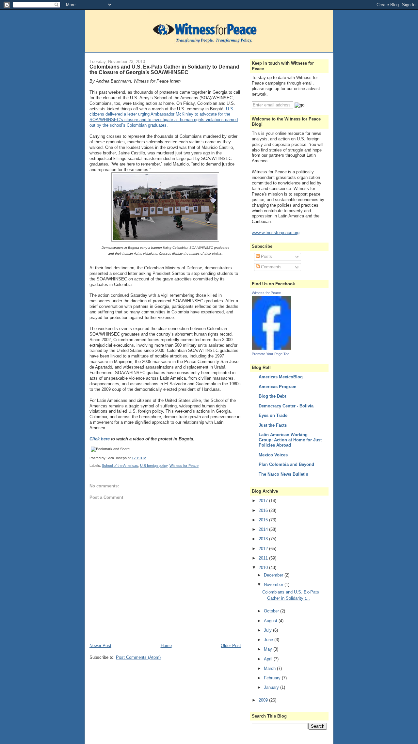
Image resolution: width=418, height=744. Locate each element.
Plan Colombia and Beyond (286, 464)
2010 (264, 567)
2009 (264, 700)
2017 (264, 500)
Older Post (231, 645)
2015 (264, 519)
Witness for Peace (184, 465)
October (272, 611)
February (273, 677)
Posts (266, 256)
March (270, 668)
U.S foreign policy (154, 465)
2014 (264, 529)
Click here (99, 438)
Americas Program (278, 386)
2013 (264, 538)
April (269, 659)
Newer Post (100, 645)
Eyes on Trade (273, 415)
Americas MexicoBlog (281, 376)
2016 (264, 510)
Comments (270, 266)
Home (166, 645)
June (269, 639)
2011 (264, 558)
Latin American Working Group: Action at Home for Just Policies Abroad (290, 440)
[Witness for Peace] (271, 348)
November (274, 584)
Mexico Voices (273, 454)
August (271, 620)
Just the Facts (273, 425)
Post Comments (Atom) (138, 657)
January (272, 687)
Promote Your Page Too (270, 354)
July (268, 630)
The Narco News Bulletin (283, 474)
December (274, 575)
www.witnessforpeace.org (275, 232)
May (268, 649)
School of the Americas (120, 465)
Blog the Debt (272, 396)
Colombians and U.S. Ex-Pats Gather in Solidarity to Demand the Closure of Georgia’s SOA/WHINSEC (164, 69)
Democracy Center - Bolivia (286, 406)
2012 (264, 548)
